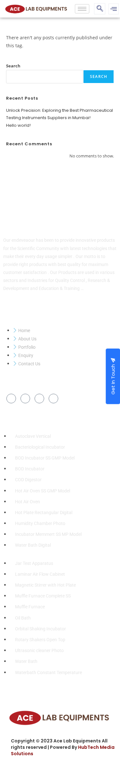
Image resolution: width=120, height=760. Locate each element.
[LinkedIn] (39, 398)
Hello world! (18, 125)
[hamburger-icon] (82, 8)
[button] (99, 8)
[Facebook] (11, 398)
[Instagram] (53, 398)
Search (13, 66)
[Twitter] (25, 398)
